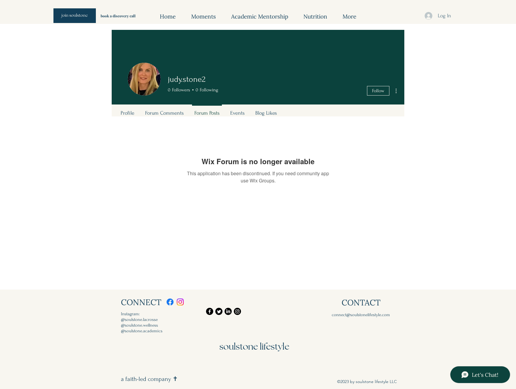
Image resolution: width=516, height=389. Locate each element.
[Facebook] (170, 302)
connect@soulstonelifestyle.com (361, 314)
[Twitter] (218, 311)
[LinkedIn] (228, 311)
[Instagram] (180, 302)
